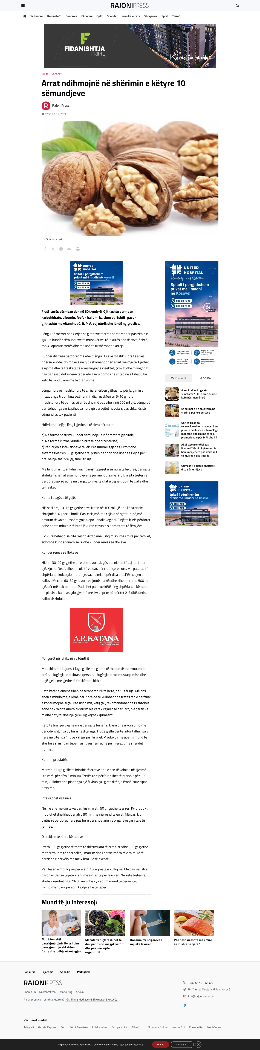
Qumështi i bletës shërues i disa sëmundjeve (198, 468)
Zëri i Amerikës (79, 1027)
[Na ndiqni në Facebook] (184, 1006)
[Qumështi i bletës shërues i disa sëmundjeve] (172, 467)
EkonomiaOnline (157, 1027)
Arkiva (80, 992)
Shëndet (112, 16)
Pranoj (160, 1044)
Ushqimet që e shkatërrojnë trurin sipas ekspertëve (198, 411)
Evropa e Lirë (119, 1027)
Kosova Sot (178, 1027)
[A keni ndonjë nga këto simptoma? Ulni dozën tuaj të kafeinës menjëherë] (172, 394)
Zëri (63, 1027)
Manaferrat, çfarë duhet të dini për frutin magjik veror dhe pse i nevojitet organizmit (104, 946)
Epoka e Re (196, 1027)
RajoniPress (61, 105)
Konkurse (29, 972)
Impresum (30, 992)
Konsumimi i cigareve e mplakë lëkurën (146, 942)
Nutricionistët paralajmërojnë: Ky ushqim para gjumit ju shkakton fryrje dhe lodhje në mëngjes (61, 945)
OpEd (99, 16)
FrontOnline (214, 1027)
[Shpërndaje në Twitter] (53, 249)
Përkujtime (83, 972)
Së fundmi (36, 16)
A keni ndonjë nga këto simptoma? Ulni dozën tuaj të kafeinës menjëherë (199, 394)
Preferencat (182, 1044)
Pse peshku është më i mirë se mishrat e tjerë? (193, 942)
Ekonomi (87, 16)
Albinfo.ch (137, 1027)
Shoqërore (151, 16)
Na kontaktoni (47, 992)
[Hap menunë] (23, 5)
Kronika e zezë (131, 16)
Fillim (45, 74)
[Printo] (76, 249)
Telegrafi (29, 1027)
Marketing (66, 992)
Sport (164, 16)
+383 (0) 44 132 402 (200, 983)
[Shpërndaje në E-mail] (69, 249)
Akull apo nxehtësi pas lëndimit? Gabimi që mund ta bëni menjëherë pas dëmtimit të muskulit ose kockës (199, 450)
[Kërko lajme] (237, 5)
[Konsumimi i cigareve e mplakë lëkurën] (150, 923)
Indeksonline (99, 1027)
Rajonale (53, 16)
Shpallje (65, 972)
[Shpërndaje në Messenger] (61, 249)
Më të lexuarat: (178, 378)
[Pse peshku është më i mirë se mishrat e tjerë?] (194, 923)
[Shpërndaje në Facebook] (45, 249)
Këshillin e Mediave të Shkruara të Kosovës (91, 999)
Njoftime (47, 972)
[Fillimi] (25, 16)
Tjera (175, 16)
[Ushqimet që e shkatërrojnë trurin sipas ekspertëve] (172, 410)
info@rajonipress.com (201, 996)
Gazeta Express (47, 1027)
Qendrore (71, 16)
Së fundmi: (205, 378)
